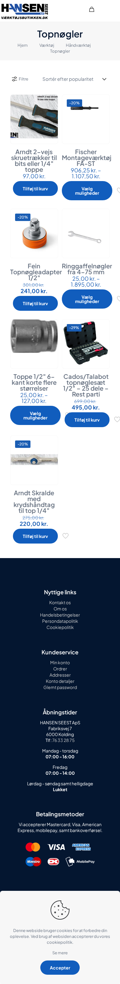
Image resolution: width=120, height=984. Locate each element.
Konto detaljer (60, 681)
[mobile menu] (111, 9)
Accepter (60, 967)
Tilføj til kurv (35, 188)
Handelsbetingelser (60, 615)
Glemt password (60, 687)
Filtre (23, 78)
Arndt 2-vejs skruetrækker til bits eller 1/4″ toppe (34, 160)
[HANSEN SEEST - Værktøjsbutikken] (24, 11)
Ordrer (60, 668)
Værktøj (46, 45)
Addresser (60, 675)
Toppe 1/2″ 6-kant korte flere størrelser (34, 382)
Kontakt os (60, 602)
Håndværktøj (78, 45)
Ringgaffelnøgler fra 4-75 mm (87, 268)
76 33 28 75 (63, 740)
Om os (60, 608)
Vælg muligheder (87, 191)
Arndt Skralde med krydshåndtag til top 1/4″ (34, 501)
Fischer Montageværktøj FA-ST (86, 157)
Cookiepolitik (60, 627)
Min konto (60, 662)
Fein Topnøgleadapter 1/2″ (36, 271)
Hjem (23, 45)
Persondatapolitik (60, 621)
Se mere (60, 952)
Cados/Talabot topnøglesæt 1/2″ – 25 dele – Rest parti (86, 385)
